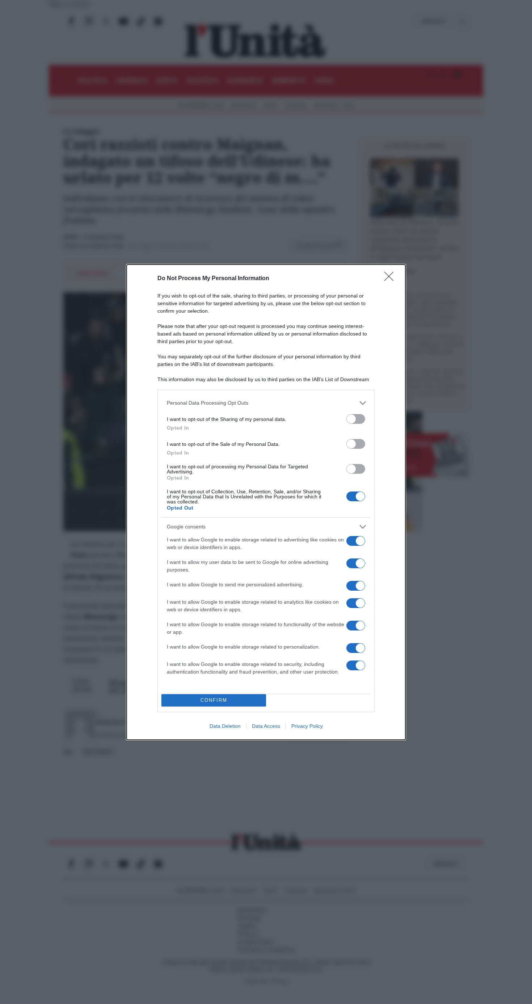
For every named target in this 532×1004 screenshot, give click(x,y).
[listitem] (266, 403)
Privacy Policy (307, 726)
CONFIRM (213, 700)
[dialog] (266, 502)
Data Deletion (225, 726)
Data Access (266, 726)
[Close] (391, 279)
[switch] (355, 419)
